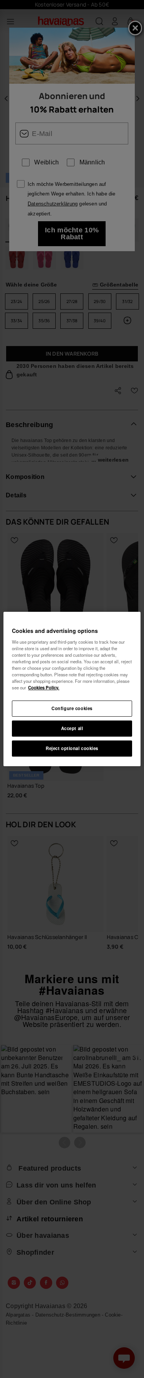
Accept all (72, 728)
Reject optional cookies (72, 748)
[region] (71, 689)
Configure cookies (72, 708)
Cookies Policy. (43, 687)
